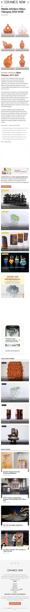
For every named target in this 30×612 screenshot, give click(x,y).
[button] (9, 299)
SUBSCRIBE (9, 313)
